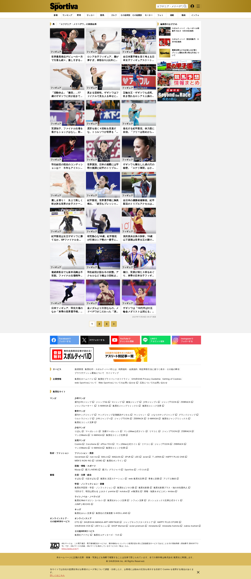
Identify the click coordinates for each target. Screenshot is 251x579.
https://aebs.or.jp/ (70, 549)
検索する (185, 6)
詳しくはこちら (57, 575)
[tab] (79, 15)
